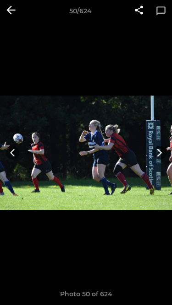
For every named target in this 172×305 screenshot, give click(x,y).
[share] (138, 11)
